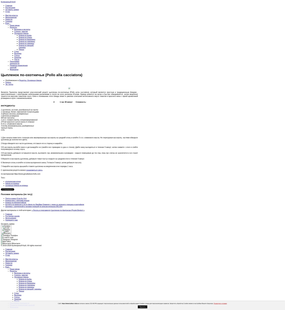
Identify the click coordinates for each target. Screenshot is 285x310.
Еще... (7, 23)
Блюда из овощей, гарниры (30, 289)
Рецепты (13, 27)
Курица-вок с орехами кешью (17, 200)
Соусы (17, 55)
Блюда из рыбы (25, 35)
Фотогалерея (10, 218)
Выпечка (17, 53)
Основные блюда (21, 33)
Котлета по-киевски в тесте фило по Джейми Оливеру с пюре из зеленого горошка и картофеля (44, 204)
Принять (142, 307)
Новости (8, 19)
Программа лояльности (14, 62)
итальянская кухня (13, 181)
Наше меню (15, 25)
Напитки (17, 57)
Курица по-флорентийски (15, 202)
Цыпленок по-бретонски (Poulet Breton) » (68, 210)
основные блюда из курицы (16, 185)
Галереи (8, 21)
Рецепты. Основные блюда (30, 80)
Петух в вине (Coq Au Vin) (16, 198)
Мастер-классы (11, 15)
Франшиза (14, 69)
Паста (16, 59)
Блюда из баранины (27, 39)
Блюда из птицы (25, 37)
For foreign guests (12, 216)
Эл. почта (9, 84)
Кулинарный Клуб (8, 2)
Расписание (10, 8)
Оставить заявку (12, 10)
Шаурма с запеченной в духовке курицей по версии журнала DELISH (33, 206)
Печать (8, 82)
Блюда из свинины (26, 43)
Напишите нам (11, 220)
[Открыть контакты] (6, 230)
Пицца (21, 49)
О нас (7, 12)
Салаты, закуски (21, 31)
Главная (8, 6)
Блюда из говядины (27, 41)
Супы (16, 51)
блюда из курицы (12, 183)
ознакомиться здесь (34, 170)
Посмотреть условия (220, 303)
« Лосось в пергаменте (41, 210)
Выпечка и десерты (22, 29)
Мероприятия (11, 17)
